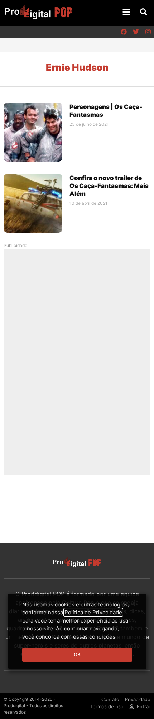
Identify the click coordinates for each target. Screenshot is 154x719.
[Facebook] (123, 32)
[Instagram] (148, 32)
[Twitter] (136, 32)
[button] (126, 11)
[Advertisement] (77, 362)
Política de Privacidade (93, 612)
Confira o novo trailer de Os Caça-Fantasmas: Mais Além (109, 185)
